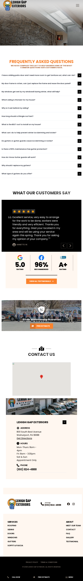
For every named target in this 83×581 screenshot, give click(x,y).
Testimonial (72, 541)
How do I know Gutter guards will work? (19, 157)
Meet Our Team (73, 525)
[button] (41, 377)
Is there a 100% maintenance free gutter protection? (24, 149)
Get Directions (24, 438)
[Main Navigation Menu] (77, 5)
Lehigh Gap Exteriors (32, 422)
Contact (71, 529)
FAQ (68, 533)
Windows (12, 537)
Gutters (12, 541)
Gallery (70, 537)
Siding (11, 529)
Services (13, 521)
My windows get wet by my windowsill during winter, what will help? (31, 91)
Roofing (12, 525)
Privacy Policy (32, 562)
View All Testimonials (40, 281)
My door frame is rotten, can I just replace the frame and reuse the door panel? (36, 83)
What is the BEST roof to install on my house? (21, 124)
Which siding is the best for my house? (18, 100)
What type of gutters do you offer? (17, 173)
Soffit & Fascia (15, 545)
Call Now (16, 577)
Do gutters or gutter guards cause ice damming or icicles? (27, 141)
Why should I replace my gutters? (16, 165)
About (69, 521)
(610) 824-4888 (27, 469)
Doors (11, 533)
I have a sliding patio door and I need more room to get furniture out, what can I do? (38, 75)
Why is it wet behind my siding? (15, 108)
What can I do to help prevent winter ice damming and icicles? (29, 132)
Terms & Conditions (49, 562)
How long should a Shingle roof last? (17, 116)
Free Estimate (43, 326)
